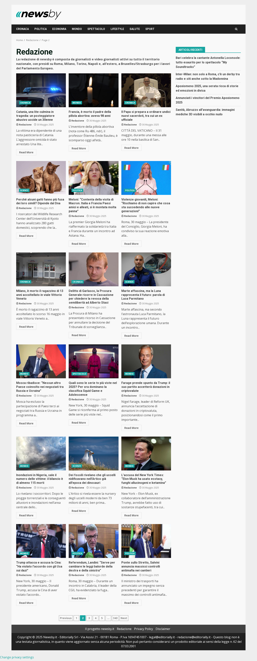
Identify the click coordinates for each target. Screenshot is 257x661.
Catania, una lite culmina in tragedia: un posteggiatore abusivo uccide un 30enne (41, 90)
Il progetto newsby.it (99, 629)
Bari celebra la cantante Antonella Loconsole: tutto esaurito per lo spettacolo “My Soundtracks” (208, 62)
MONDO (77, 28)
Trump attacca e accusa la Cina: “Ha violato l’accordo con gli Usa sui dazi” (41, 541)
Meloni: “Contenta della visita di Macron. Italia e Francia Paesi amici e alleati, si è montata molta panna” (93, 178)
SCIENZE (24, 190)
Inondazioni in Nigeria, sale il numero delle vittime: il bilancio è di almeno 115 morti (41, 453)
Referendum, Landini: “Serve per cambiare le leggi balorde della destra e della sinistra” (93, 541)
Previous (66, 618)
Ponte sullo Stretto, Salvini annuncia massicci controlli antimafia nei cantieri (146, 541)
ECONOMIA (59, 28)
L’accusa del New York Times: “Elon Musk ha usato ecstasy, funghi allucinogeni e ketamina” (146, 453)
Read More (26, 152)
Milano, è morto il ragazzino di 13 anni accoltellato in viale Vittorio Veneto (41, 269)
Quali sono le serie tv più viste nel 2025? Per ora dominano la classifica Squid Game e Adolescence (93, 361)
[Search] (236, 29)
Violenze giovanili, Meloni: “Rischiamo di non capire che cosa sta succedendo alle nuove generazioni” (146, 178)
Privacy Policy (143, 629)
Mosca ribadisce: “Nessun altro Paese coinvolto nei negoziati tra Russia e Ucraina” (41, 361)
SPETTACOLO (96, 28)
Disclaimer (163, 629)
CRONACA (22, 28)
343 (115, 618)
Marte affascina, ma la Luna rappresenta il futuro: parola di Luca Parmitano (146, 269)
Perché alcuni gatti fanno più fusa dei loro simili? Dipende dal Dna (41, 178)
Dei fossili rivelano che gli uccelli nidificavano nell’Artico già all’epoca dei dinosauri (93, 453)
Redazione (25, 124)
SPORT (149, 28)
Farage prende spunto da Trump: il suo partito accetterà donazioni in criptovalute (146, 361)
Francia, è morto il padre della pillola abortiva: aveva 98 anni (93, 90)
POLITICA (40, 28)
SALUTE (135, 28)
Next (124, 618)
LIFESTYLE (117, 28)
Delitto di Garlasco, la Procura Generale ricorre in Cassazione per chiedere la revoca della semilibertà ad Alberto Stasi (93, 269)
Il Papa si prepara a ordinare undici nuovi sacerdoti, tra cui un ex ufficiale (146, 90)
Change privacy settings (17, 657)
